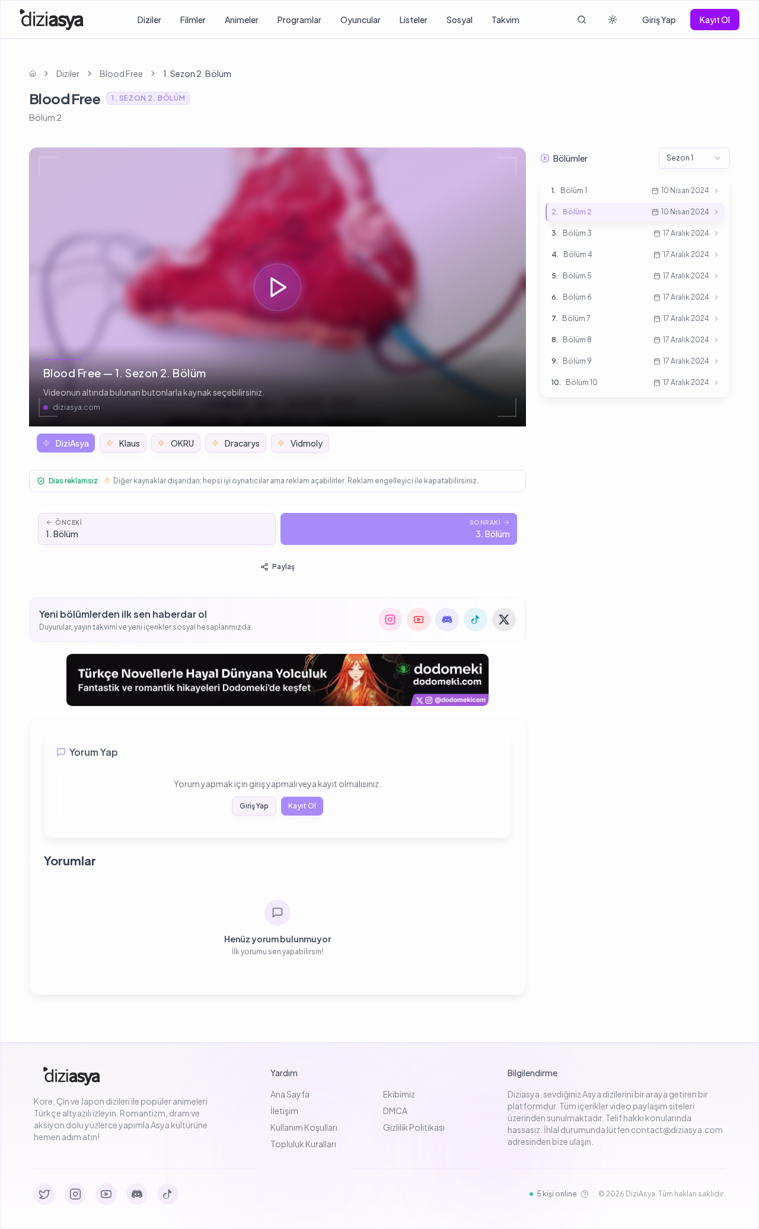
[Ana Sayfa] (52, 19)
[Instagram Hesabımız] (75, 1194)
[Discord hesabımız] (447, 619)
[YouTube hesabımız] (418, 619)
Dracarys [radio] (242, 443)
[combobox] (694, 158)
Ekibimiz (399, 1094)
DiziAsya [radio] (72, 443)
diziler (67, 73)
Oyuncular (360, 19)
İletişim (284, 1110)
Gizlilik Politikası (414, 1127)
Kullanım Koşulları (303, 1127)
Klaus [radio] (129, 443)
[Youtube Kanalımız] (106, 1194)
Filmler (193, 19)
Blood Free (121, 73)
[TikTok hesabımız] (475, 619)
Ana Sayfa (290, 1094)
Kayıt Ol (715, 19)
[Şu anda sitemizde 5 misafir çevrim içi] (585, 1194)
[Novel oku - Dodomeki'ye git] (277, 680)
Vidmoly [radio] (307, 443)
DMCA (395, 1110)
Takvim (505, 19)
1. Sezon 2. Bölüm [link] (197, 73)
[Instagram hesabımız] (390, 619)
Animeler (242, 19)
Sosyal (460, 19)
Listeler (414, 19)
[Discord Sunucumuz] (137, 1194)
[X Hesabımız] (44, 1194)
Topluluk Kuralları (303, 1143)
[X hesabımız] (504, 619)
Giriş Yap (659, 19)
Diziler (149, 19)
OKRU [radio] (182, 443)
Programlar (299, 19)
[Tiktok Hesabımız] (167, 1194)
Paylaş (283, 566)
